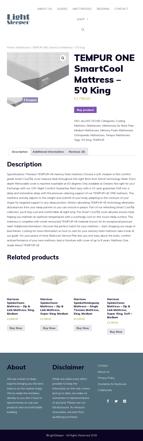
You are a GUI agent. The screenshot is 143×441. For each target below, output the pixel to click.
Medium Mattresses (86, 130)
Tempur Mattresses (118, 135)
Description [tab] (20, 151)
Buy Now (16, 328)
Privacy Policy (106, 378)
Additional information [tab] (48, 151)
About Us (44, 8)
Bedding (103, 8)
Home (10, 47)
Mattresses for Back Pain (118, 125)
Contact (121, 8)
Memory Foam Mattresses (116, 130)
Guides (62, 8)
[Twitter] (116, 401)
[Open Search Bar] (82, 29)
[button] (63, 58)
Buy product (85, 110)
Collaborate (105, 390)
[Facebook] (107, 401)
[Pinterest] (124, 401)
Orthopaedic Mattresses (89, 135)
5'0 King (86, 140)
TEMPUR (98, 140)
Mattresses (82, 8)
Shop (81, 19)
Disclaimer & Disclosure (112, 384)
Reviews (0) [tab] (77, 151)
